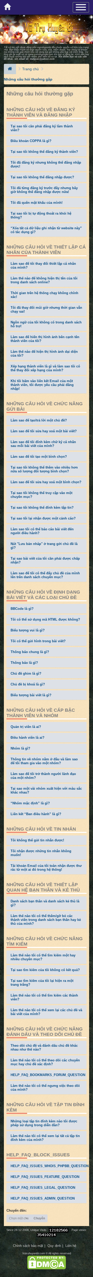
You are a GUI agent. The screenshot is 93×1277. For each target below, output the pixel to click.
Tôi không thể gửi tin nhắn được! (37, 840)
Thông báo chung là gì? (30, 652)
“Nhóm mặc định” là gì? (30, 803)
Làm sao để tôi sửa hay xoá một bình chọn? (46, 482)
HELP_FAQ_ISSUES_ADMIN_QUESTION (43, 1198)
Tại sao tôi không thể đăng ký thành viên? (44, 152)
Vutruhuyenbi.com (33, 1253)
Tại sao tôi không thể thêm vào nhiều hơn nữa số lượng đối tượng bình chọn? (44, 469)
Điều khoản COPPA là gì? (31, 141)
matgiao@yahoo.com (42, 59)
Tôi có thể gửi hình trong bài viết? (38, 641)
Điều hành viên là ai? (27, 737)
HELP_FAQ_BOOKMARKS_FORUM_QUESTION (48, 1075)
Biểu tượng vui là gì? (28, 630)
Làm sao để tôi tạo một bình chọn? (39, 457)
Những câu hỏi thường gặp (28, 79)
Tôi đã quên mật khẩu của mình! (37, 203)
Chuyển (39, 1218)
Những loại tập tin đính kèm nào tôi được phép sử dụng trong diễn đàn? (44, 1123)
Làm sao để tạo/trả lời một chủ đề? (39, 420)
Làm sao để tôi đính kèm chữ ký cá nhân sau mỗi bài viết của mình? (43, 444)
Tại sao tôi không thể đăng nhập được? (42, 177)
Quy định (54, 1246)
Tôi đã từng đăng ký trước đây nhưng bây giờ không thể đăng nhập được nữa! (44, 190)
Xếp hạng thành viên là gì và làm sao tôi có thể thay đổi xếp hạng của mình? (45, 368)
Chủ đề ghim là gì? (26, 673)
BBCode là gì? (22, 609)
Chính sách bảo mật (28, 1246)
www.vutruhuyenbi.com (40, 54)
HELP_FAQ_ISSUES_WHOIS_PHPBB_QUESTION (50, 1166)
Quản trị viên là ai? (26, 727)
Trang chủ (30, 69)
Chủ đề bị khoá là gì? (28, 684)
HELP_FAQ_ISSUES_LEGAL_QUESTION (43, 1188)
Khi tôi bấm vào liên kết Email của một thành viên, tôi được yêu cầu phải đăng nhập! (42, 385)
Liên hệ (70, 1246)
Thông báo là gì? (24, 663)
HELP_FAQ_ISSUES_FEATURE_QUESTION (45, 1177)
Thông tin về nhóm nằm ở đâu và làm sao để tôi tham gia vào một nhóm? (44, 761)
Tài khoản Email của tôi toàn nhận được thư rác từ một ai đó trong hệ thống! (46, 867)
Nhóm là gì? (20, 748)
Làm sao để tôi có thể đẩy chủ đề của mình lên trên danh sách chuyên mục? (45, 575)
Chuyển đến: (16, 1210)
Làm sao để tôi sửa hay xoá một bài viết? (44, 431)
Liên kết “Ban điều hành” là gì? (36, 814)
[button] (18, 1218)
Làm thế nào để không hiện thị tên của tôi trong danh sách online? (44, 280)
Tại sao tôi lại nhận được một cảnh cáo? (43, 518)
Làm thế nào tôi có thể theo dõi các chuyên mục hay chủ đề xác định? (45, 1062)
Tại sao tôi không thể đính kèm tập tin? (42, 507)
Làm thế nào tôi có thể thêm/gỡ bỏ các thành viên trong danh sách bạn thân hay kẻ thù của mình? (46, 920)
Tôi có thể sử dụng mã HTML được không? (45, 619)
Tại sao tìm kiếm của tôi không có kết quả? (45, 970)
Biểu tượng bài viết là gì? (31, 695)
